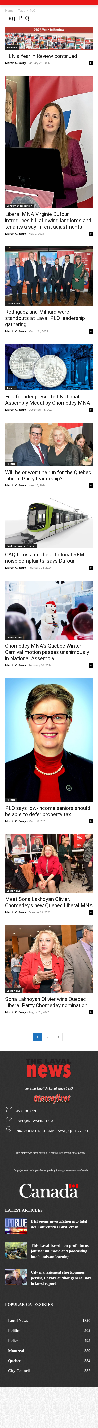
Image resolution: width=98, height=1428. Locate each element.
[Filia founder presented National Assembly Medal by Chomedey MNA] (49, 367)
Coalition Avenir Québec (21, 546)
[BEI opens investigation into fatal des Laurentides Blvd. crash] (16, 1226)
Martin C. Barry (15, 63)
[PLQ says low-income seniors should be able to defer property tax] (49, 740)
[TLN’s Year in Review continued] (49, 38)
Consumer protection (19, 205)
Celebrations (14, 637)
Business (12, 47)
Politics (11, 463)
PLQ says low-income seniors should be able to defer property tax (47, 811)
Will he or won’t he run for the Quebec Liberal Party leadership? (48, 475)
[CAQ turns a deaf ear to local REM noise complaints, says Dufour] (49, 523)
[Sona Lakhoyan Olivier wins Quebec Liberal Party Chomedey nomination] (49, 959)
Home (9, 10)
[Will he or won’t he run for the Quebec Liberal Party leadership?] (49, 444)
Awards (11, 388)
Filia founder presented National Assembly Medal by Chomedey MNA (47, 400)
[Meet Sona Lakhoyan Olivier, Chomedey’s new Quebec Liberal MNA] (49, 863)
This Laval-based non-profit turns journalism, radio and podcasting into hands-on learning (60, 1251)
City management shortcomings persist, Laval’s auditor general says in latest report (61, 1278)
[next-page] (58, 1037)
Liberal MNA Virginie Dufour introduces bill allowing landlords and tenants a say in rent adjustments (48, 220)
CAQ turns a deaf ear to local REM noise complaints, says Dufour (44, 558)
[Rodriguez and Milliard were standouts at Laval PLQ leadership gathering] (49, 275)
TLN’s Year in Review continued (41, 56)
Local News (13, 303)
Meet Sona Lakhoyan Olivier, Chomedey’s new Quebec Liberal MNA (49, 902)
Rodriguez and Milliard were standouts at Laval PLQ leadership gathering (45, 318)
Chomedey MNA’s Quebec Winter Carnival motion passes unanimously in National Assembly (47, 652)
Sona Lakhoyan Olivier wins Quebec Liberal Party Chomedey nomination (46, 1002)
